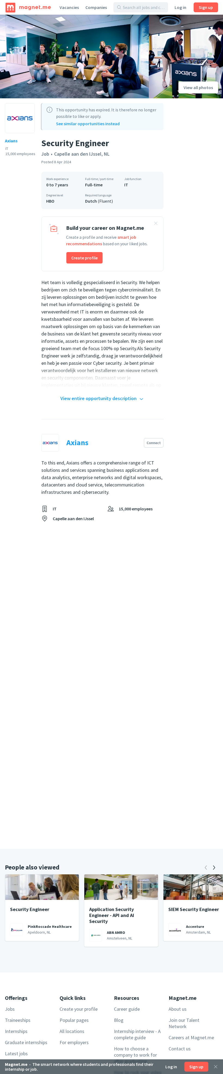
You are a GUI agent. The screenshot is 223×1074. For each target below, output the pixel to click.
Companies (96, 7)
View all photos (198, 87)
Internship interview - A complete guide (137, 1034)
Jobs (10, 1009)
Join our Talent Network (184, 1023)
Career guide (127, 1009)
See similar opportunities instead (88, 123)
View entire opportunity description (98, 398)
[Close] (215, 1066)
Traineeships (17, 1020)
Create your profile (79, 1009)
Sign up (206, 7)
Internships (16, 1031)
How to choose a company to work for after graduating (135, 1054)
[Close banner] (155, 224)
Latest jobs (16, 1053)
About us (178, 1009)
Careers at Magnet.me (191, 1037)
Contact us (180, 1048)
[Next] (214, 867)
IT (126, 184)
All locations (72, 1031)
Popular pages (74, 1020)
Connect (154, 442)
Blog (118, 1020)
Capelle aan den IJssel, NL (82, 154)
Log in (180, 7)
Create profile (84, 257)
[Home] (28, 7)
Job (45, 154)
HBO (50, 201)
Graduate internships (26, 1042)
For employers (74, 1042)
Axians (11, 140)
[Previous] (206, 867)
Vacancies (69, 7)
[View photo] (74, 56)
